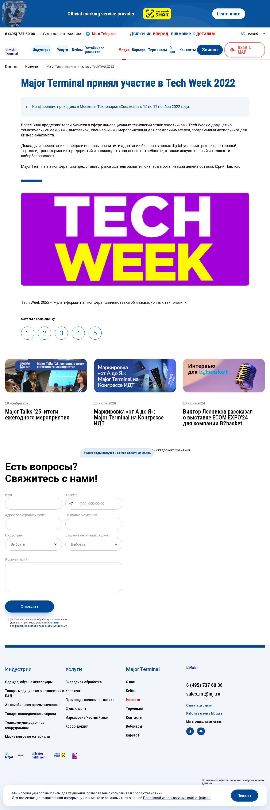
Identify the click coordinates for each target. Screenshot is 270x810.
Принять (244, 796)
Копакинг (73, 691)
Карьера (139, 50)
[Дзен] (201, 731)
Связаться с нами (199, 705)
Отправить (29, 606)
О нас (172, 50)
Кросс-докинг (76, 726)
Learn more (228, 14)
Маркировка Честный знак (87, 717)
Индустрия (14, 535)
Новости (133, 699)
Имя (8, 495)
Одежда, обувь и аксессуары (29, 682)
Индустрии (41, 50)
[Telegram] (190, 731)
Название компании (81, 515)
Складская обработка (83, 682)
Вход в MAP (244, 50)
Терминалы (157, 50)
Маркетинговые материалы (27, 736)
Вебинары (134, 726)
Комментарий (16, 559)
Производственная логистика (89, 699)
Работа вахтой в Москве (204, 713)
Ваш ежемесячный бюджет (87, 535)
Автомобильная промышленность (33, 704)
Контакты (188, 50)
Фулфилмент (75, 708)
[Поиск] (232, 33)
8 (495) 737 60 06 (20, 34)
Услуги (62, 50)
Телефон (72, 495)
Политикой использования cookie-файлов (177, 798)
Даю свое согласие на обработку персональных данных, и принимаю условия (38, 623)
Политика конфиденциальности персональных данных (233, 782)
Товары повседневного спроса (30, 713)
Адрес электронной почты (26, 515)
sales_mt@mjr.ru (203, 694)
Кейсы (77, 50)
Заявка (210, 49)
